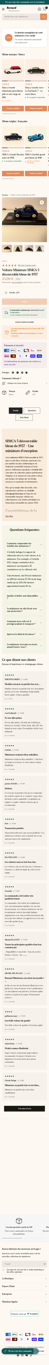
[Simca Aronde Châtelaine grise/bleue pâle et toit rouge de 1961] (13, 70)
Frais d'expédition (17, 282)
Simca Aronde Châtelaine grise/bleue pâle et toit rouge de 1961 (12, 92)
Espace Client (8, 1286)
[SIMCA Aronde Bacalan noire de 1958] (13, 137)
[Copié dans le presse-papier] (26, 372)
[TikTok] (31, 1355)
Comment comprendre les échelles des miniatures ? (19, 544)
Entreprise (7, 1294)
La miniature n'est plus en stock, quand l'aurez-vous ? (22, 645)
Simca (4, 261)
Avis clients (24, 417)
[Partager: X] (17, 372)
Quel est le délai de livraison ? (21, 634)
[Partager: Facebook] (13, 372)
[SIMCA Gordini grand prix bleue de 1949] (36, 137)
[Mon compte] (39, 9)
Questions (32, 411)
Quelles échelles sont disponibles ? (22, 597)
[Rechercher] (43, 17)
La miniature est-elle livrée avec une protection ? (22, 609)
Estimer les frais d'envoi (17, 383)
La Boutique (7, 1278)
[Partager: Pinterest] (22, 372)
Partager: (6, 373)
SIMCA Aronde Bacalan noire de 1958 (13, 156)
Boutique (5, 195)
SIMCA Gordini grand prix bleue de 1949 (35, 156)
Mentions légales (10, 1302)
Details (15, 411)
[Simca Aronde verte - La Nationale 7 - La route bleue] (36, 70)
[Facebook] (18, 1355)
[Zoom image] (41, 202)
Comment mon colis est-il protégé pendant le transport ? (21, 622)
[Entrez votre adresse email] (44, 1264)
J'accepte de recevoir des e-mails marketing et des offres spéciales (25, 1271)
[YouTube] (26, 1355)
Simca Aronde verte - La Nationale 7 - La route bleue (35, 90)
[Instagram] (22, 1355)
